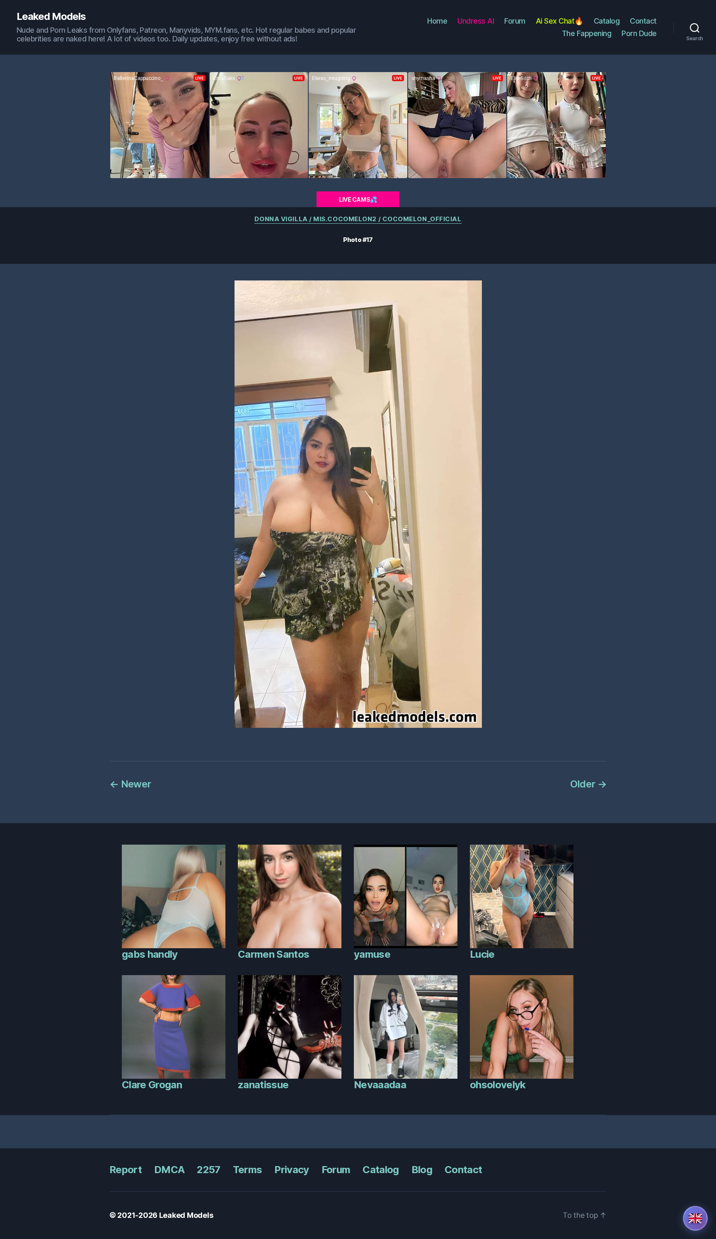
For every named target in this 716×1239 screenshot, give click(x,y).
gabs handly (150, 954)
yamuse (372, 954)
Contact (643, 21)
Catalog (607, 21)
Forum (514, 21)
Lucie (482, 954)
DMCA (169, 1170)
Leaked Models (51, 17)
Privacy (291, 1170)
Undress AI (475, 21)
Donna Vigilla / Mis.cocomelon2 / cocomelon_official (357, 219)
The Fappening (587, 33)
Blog (421, 1170)
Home (437, 21)
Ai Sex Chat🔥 (559, 21)
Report (125, 1170)
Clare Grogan (152, 1085)
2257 (208, 1170)
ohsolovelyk (498, 1085)
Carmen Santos (273, 954)
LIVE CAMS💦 (358, 199)
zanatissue (263, 1085)
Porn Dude (639, 33)
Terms (247, 1170)
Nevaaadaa (380, 1085)
